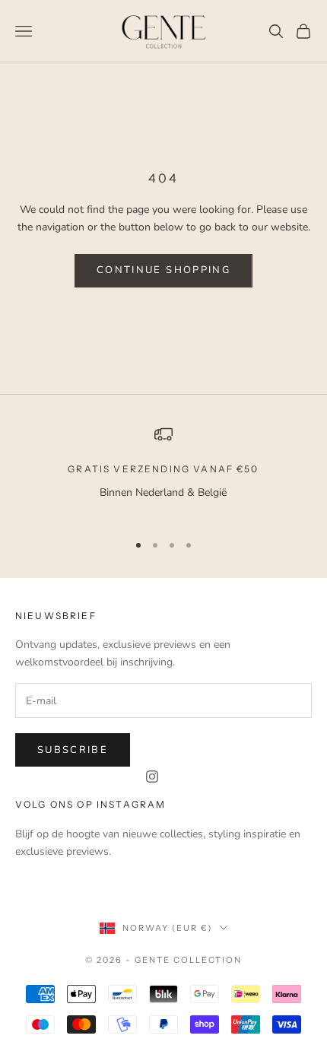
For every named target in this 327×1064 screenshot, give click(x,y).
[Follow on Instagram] (152, 776)
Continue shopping (163, 270)
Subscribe (72, 750)
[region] (163, 472)
